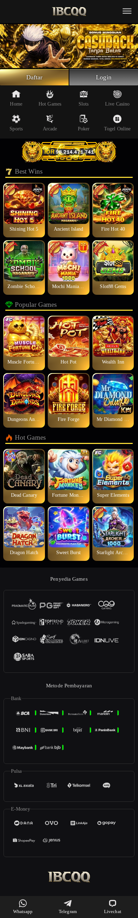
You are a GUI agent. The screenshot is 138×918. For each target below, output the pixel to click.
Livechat (112, 911)
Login (103, 77)
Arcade (50, 128)
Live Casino (117, 104)
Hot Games (50, 104)
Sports (16, 128)
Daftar (34, 77)
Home (16, 104)
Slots (84, 104)
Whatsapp (23, 911)
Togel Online (117, 128)
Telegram (68, 911)
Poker (84, 128)
